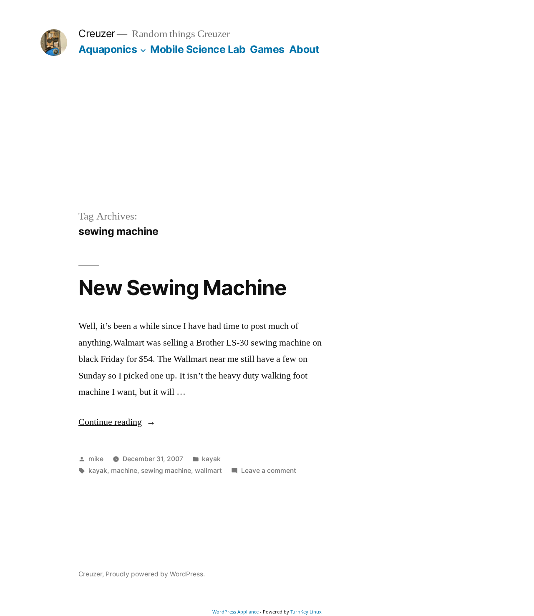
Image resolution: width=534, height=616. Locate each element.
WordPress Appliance (235, 611)
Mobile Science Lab (197, 49)
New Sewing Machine (182, 287)
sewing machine (166, 471)
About (304, 49)
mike (95, 459)
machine (124, 471)
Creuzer (96, 33)
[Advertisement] (267, 146)
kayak (211, 459)
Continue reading (117, 422)
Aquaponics (107, 49)
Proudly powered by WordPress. (155, 574)
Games (267, 49)
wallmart (208, 471)
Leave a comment (268, 471)
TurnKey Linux (306, 611)
